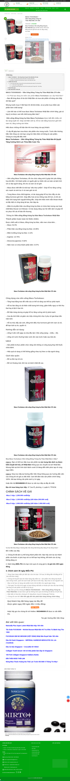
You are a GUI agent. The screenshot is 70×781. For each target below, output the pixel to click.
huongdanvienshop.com (14, 762)
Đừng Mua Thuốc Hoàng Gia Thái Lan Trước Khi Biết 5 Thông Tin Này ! (32, 662)
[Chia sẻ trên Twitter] (28, 43)
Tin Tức (57, 8)
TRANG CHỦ (27, 8)
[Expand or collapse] (63, 75)
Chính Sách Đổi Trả (35, 750)
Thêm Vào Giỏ (35, 34)
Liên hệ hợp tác (35, 755)
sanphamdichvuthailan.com (14, 764)
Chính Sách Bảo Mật (35, 753)
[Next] (8, 38)
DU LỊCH (42, 8)
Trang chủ (7, 13)
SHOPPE (20, 769)
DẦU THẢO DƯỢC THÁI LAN (15, 658)
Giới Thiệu (34, 748)
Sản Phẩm (37, 8)
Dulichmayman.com (13, 767)
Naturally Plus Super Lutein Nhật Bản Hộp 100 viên (24, 626)
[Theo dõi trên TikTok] (18, 772)
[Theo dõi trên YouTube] (20, 772)
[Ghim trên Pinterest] (32, 43)
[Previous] (5, 64)
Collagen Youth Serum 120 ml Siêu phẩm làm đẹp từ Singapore (29, 651)
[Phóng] (6, 39)
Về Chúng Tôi (32, 8)
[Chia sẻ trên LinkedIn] (33, 43)
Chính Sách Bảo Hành (36, 752)
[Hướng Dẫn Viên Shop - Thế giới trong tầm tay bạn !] (7, 4)
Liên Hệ (53, 8)
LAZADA (17, 769)
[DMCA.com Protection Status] (60, 763)
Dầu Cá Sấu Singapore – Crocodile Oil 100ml (22, 647)
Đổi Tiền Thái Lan (48, 8)
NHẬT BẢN (20, 13)
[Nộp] (65, 9)
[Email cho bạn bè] (30, 43)
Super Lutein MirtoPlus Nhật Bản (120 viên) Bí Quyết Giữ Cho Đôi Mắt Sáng (17, 733)
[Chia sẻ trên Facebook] (26, 43)
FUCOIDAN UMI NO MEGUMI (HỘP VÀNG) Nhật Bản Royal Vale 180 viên (32, 636)
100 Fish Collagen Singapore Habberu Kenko (22, 655)
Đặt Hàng (35, 607)
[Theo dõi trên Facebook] (16, 772)
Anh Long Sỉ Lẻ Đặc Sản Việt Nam (42, 10)
